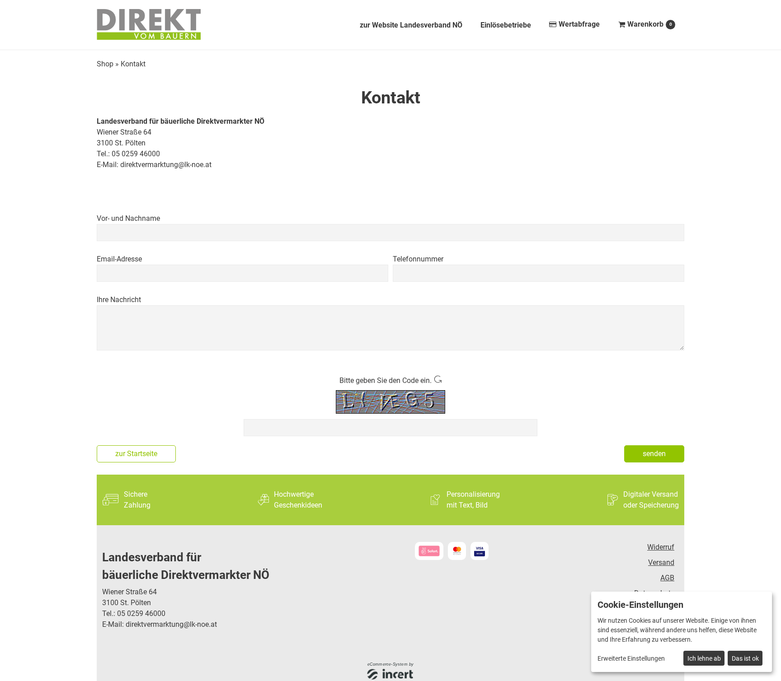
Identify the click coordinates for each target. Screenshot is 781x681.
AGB (667, 578)
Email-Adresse (119, 259)
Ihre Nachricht (119, 299)
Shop (105, 64)
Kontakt (133, 64)
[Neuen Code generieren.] (437, 380)
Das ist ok (745, 658)
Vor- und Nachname (128, 218)
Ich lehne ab (704, 658)
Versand (661, 562)
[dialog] (681, 632)
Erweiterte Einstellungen (631, 658)
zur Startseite (136, 453)
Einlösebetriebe (505, 25)
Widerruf (660, 547)
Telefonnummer (418, 259)
